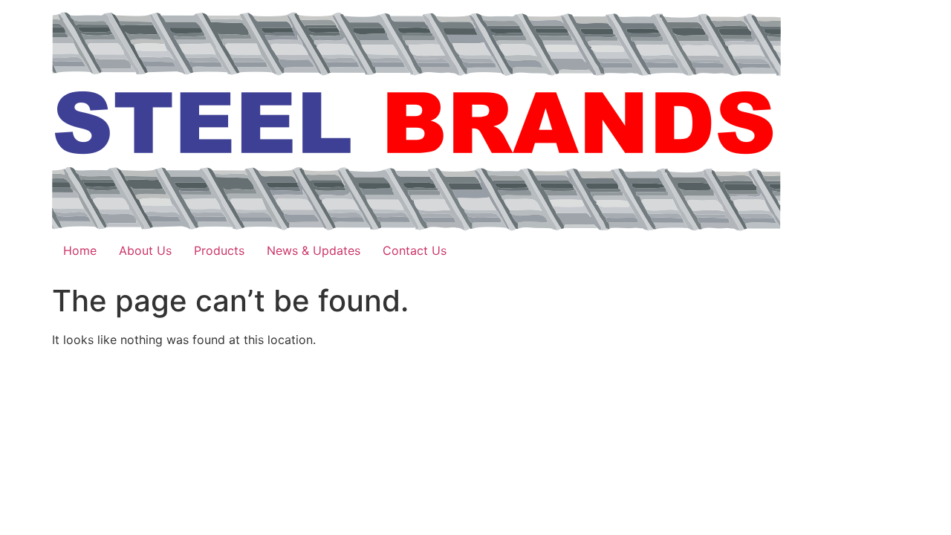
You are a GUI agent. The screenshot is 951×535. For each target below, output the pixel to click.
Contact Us (415, 250)
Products (219, 250)
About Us (145, 250)
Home (80, 250)
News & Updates (313, 250)
